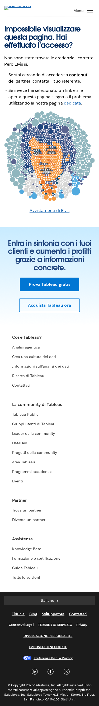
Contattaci (21, 385)
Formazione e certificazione (36, 558)
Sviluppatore (53, 614)
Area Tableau (23, 462)
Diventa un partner (28, 519)
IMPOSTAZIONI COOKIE (48, 647)
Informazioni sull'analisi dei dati (40, 366)
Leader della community (33, 433)
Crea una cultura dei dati (34, 356)
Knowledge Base (26, 548)
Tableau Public (25, 414)
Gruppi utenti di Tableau (33, 424)
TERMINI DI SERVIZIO (55, 624)
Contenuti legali (21, 624)
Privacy (81, 624)
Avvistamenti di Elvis (49, 210)
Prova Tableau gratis (49, 284)
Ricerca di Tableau (28, 375)
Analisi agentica (26, 347)
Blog (33, 614)
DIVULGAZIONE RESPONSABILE (48, 635)
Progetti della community (34, 452)
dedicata (72, 103)
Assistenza (22, 539)
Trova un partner (26, 510)
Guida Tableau (25, 567)
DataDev (19, 443)
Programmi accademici (32, 471)
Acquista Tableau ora (49, 305)
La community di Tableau (37, 404)
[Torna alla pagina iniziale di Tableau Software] (22, 5)
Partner (19, 500)
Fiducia (18, 614)
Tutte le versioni (26, 577)
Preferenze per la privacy (53, 658)
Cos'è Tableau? (26, 337)
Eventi (17, 481)
